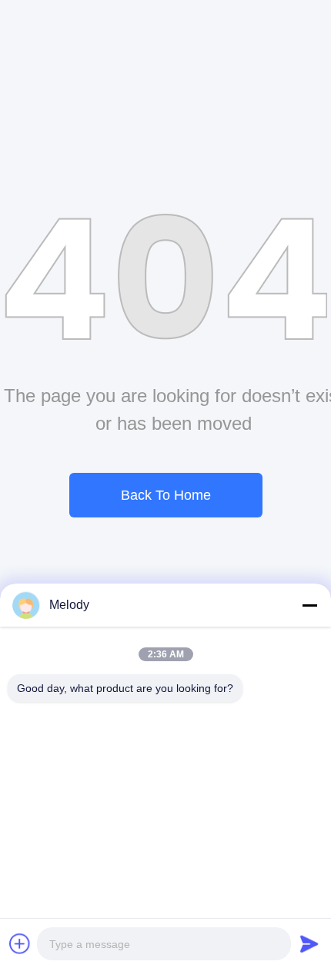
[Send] (309, 943)
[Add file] (20, 943)
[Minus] (309, 605)
